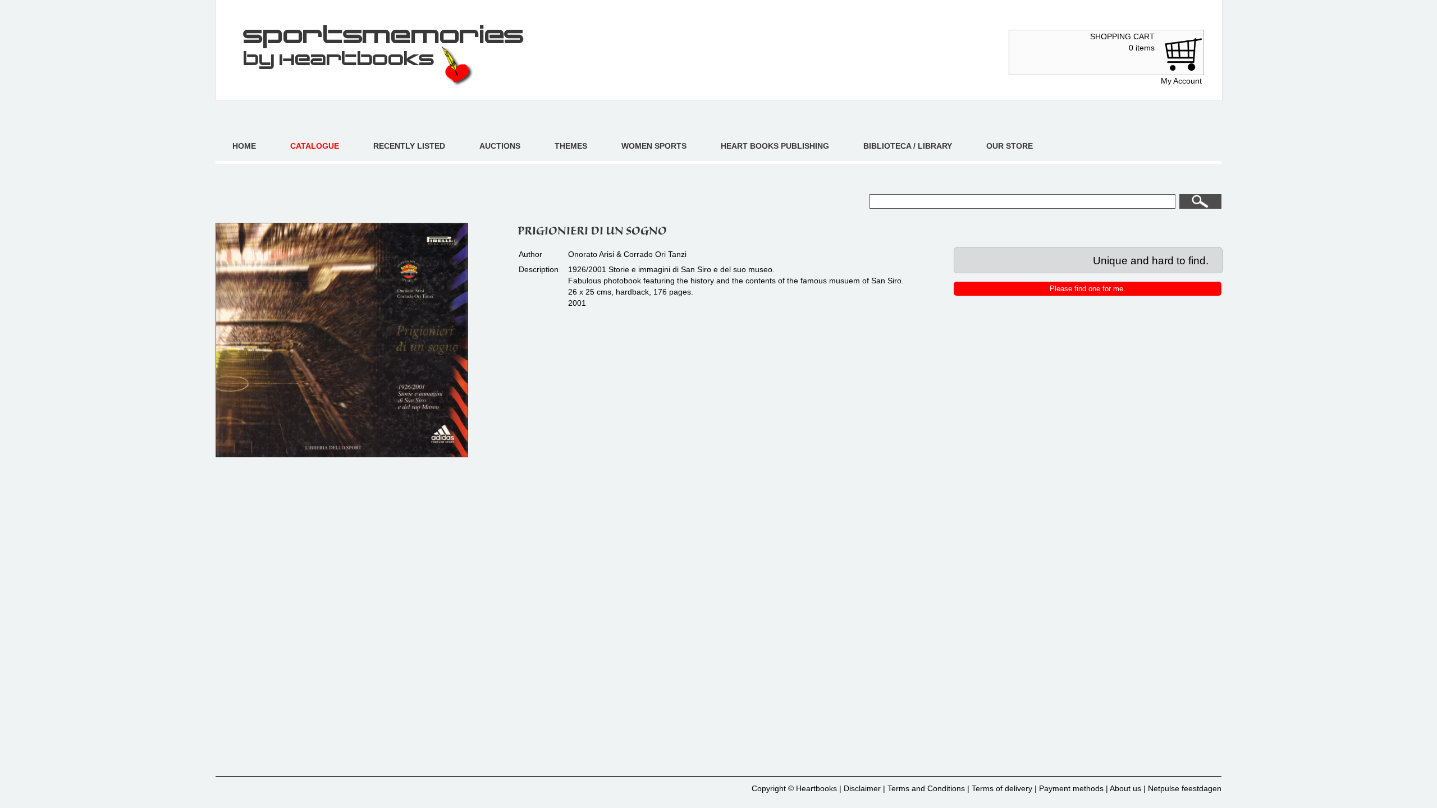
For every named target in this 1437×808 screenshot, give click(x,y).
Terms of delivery (1002, 788)
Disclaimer (862, 788)
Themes (571, 145)
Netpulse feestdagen (1184, 788)
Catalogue (314, 145)
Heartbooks (816, 788)
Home (244, 145)
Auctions (499, 145)
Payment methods (1071, 788)
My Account (1181, 80)
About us (1125, 788)
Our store (1009, 145)
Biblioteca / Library (907, 145)
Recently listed (409, 145)
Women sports (654, 145)
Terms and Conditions (926, 788)
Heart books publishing (775, 145)
